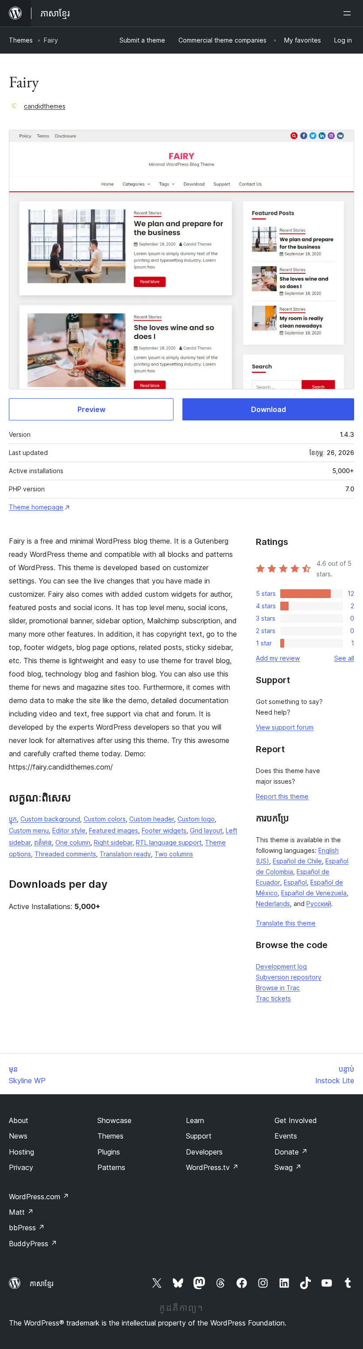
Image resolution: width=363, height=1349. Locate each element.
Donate (291, 1151)
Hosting (21, 1151)
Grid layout (206, 830)
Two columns (173, 854)
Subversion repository (288, 977)
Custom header (151, 819)
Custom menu (29, 830)
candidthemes (45, 106)
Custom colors (105, 819)
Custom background (50, 819)
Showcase (114, 1120)
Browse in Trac (278, 987)
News (18, 1135)
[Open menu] (349, 13)
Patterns (111, 1167)
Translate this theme (286, 923)
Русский (318, 903)
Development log (281, 966)
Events (285, 1135)
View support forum (284, 727)
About (18, 1120)
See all (344, 658)
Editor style (68, 830)
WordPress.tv (212, 1167)
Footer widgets (164, 830)
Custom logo (196, 819)
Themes (21, 40)
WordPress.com (39, 1196)
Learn (195, 1120)
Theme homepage (36, 507)
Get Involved (295, 1120)
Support (199, 1135)
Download (268, 409)
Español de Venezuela (314, 893)
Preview (91, 409)
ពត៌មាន (43, 842)
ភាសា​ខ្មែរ (42, 1283)
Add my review (278, 658)
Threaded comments (65, 854)
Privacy (21, 1167)
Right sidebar (113, 842)
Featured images (113, 830)
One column (72, 842)
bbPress (27, 1227)
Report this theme (282, 796)
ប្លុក (13, 819)
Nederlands (273, 903)
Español (295, 882)
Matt (21, 1212)
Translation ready (125, 854)
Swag (287, 1167)
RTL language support (168, 842)
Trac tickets (273, 998)
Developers (204, 1151)
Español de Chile (297, 861)
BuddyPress (33, 1243)
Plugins (108, 1151)
